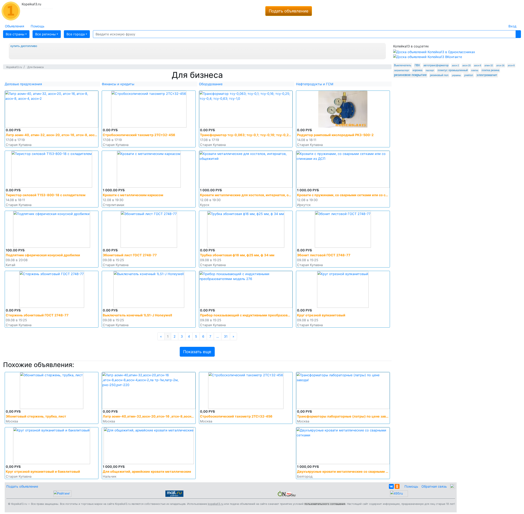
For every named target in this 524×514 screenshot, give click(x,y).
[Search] (518, 34)
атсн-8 (511, 65)
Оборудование (210, 84)
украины (456, 75)
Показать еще (197, 351)
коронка (417, 70)
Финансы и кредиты (118, 84)
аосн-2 (455, 65)
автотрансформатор (435, 65)
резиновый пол (439, 75)
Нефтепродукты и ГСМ (314, 84)
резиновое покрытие (410, 75)
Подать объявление (288, 11)
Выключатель (402, 65)
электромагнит (487, 75)
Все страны (15, 34)
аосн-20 (466, 65)
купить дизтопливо (23, 46)
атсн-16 (500, 65)
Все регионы (45, 34)
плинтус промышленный (453, 70)
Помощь (411, 486)
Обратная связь (434, 486)
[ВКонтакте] (391, 486)
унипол (468, 75)
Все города (76, 34)
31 (225, 336)
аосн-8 (477, 65)
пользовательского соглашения (324, 503)
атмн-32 (488, 65)
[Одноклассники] (397, 486)
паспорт (430, 70)
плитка (474, 70)
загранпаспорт (401, 70)
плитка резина (490, 70)
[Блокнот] (502, 23)
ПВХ (417, 65)
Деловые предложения (23, 84)
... (217, 336)
